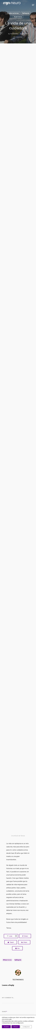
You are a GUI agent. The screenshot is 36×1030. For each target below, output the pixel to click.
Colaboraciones (13, 13)
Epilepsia (25, 13)
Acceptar (6, 1027)
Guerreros (18, 16)
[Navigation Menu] (33, 5)
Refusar (16, 1027)
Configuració (26, 1027)
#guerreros (7, 960)
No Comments (18, 37)
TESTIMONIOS (14, 34)
